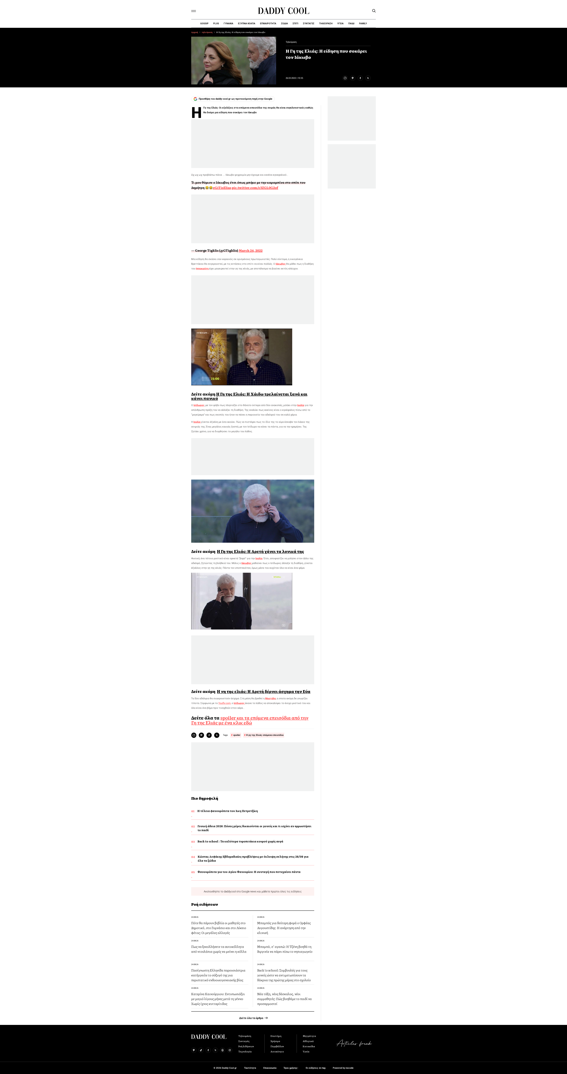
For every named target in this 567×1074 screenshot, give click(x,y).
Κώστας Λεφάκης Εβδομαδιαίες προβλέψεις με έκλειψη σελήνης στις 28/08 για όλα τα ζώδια (253, 859)
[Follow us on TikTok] (201, 1050)
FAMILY (363, 23)
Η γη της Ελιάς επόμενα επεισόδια (265, 735)
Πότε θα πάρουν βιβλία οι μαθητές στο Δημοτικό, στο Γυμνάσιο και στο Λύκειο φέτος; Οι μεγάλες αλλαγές (218, 928)
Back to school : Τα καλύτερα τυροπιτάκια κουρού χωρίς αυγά (240, 841)
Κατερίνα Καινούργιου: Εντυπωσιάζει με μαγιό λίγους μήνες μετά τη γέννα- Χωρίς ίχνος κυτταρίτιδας (218, 998)
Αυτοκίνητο (277, 1051)
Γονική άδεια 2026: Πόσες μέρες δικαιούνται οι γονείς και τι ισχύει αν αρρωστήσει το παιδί (254, 828)
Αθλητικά (308, 1041)
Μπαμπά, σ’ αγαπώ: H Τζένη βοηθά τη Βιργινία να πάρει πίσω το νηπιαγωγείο (284, 949)
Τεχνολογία (245, 1051)
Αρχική (194, 32)
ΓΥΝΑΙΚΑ (228, 23)
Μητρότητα (309, 1035)
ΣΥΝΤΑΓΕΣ (308, 23)
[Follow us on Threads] (222, 1050)
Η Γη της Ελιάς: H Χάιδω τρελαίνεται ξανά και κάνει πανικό (249, 396)
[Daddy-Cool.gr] (283, 10)
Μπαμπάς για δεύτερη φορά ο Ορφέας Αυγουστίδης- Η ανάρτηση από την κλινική (284, 928)
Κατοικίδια (309, 1046)
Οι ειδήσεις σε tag (315, 1068)
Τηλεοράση (244, 1035)
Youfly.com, (224, 703)
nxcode (349, 1068)
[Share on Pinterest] (352, 78)
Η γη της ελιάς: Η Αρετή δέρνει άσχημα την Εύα (263, 691)
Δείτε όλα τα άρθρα (251, 1018)
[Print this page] (345, 78)
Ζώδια (284, 23)
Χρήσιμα (275, 1041)
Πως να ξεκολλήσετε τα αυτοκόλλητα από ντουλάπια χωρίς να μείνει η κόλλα (218, 949)
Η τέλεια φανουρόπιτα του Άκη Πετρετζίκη (227, 811)
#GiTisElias (222, 187)
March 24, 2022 (251, 250)
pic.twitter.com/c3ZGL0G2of (255, 187)
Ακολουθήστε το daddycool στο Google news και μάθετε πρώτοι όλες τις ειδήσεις (253, 891)
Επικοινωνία (269, 1068)
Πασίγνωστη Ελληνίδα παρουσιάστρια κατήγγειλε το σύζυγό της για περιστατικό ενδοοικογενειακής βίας (218, 975)
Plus (216, 23)
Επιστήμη (276, 1035)
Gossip (204, 23)
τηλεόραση (326, 23)
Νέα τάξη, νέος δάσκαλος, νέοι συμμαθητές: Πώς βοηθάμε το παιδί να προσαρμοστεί (284, 998)
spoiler (236, 735)
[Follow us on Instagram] (229, 1050)
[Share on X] (368, 78)
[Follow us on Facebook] (208, 1050)
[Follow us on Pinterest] (193, 1050)
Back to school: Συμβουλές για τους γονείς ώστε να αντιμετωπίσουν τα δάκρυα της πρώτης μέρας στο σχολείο (284, 975)
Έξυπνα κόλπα (246, 23)
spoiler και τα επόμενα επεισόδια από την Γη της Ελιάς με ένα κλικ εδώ (249, 720)
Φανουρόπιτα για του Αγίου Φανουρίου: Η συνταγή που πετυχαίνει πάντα (249, 872)
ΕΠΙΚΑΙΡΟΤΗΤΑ (268, 23)
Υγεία (340, 23)
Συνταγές (244, 1041)
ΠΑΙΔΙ (351, 23)
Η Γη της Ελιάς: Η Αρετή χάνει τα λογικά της (260, 551)
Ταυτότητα (250, 1068)
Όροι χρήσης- (291, 1068)
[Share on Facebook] (360, 78)
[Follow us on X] (215, 1050)
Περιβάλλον (277, 1046)
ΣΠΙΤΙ (295, 23)
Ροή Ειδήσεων (246, 1046)
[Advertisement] (252, 143)
